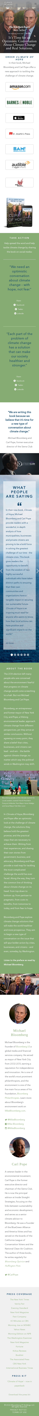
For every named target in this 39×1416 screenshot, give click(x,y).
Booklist (19, 1355)
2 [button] (15, 655)
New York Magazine (19, 1312)
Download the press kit (19, 1394)
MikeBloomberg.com (15, 1110)
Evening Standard (19, 1308)
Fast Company (19, 1316)
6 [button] (28, 655)
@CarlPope (12, 1274)
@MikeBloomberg (16, 1119)
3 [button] (18, 655)
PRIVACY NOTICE (18, 1410)
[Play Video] (19, 464)
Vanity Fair (19, 1303)
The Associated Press (19, 1359)
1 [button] (11, 655)
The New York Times (19, 1299)
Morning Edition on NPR (19, 1333)
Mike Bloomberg (15, 1124)
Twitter (20, 309)
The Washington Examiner (19, 1338)
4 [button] (21, 655)
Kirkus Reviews (19, 1350)
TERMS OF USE (19, 1412)
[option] (19, 573)
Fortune (19, 1346)
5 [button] (24, 655)
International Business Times (19, 1368)
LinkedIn (20, 313)
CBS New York (19, 1363)
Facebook (20, 305)
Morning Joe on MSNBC (19, 1325)
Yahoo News (19, 1329)
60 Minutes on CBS (19, 1321)
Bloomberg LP (22, 1046)
